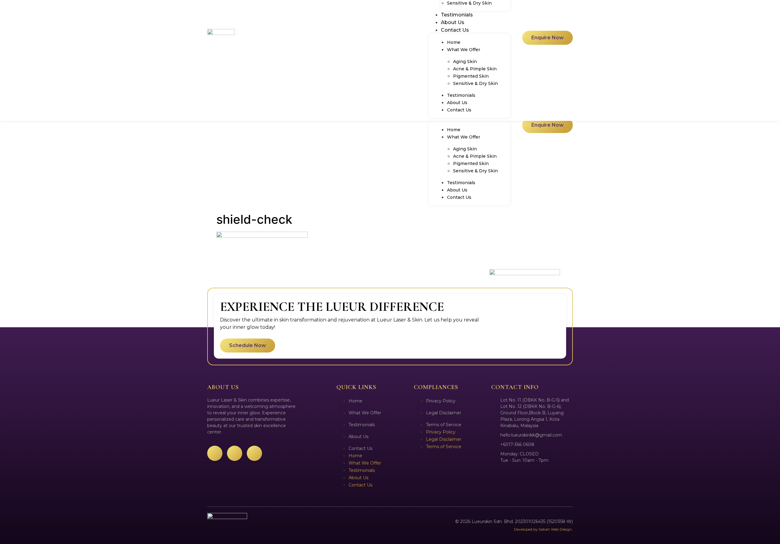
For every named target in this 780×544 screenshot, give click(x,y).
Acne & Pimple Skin (475, 156)
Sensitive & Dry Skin (475, 171)
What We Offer (463, 137)
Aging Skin (465, 149)
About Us (457, 190)
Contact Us (459, 197)
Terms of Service (443, 424)
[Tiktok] (254, 453)
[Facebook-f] (214, 453)
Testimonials (461, 182)
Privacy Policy (441, 401)
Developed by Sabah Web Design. (543, 529)
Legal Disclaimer (443, 413)
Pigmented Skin (471, 163)
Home (453, 129)
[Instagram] (234, 453)
